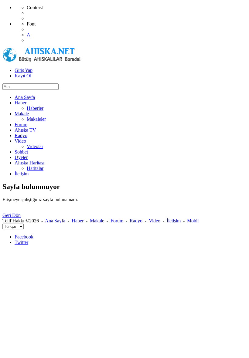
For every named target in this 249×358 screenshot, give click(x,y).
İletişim (174, 220)
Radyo (136, 220)
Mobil (193, 220)
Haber (78, 220)
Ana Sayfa (55, 220)
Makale (97, 220)
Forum (117, 220)
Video (154, 220)
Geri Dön (11, 215)
